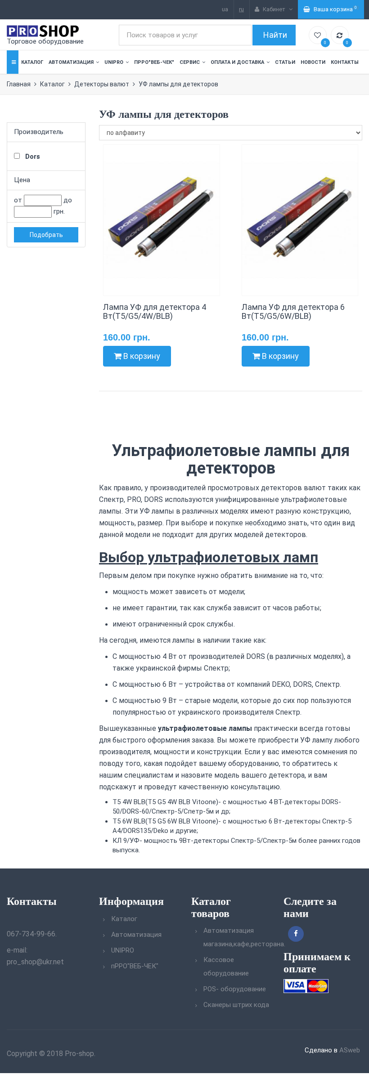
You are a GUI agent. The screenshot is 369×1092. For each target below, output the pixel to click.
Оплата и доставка (237, 62)
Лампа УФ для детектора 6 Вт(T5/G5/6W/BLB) (293, 311)
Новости (313, 62)
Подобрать (46, 234)
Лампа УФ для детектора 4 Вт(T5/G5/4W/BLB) (154, 311)
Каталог (32, 62)
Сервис (190, 62)
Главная (19, 84)
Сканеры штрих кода (236, 1005)
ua (225, 9)
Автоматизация (71, 62)
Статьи (285, 62)
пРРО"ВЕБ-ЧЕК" (154, 62)
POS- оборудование (234, 989)
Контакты (345, 62)
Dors (31, 156)
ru (241, 9)
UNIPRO (113, 62)
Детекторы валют (101, 84)
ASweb (349, 1050)
